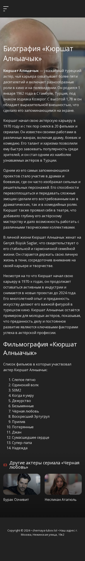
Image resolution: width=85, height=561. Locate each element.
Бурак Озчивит (16, 499)
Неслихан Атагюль (60, 499)
